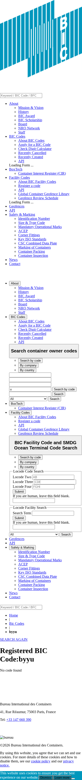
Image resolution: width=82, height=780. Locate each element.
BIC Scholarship (30, 120)
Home (13, 615)
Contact (14, 264)
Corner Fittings (29, 235)
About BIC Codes (31, 140)
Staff (21, 132)
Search (58, 394)
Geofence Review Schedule (38, 198)
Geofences (16, 206)
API (21, 161)
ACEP (23, 231)
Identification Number (34, 219)
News (13, 260)
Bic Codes (16, 623)
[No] (73, 778)
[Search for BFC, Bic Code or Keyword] (45, 95)
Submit (19, 491)
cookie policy (40, 761)
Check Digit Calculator (34, 149)
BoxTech (15, 169)
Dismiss (45, 777)
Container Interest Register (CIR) (42, 173)
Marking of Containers (34, 247)
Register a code (29, 186)
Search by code (64, 389)
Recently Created (30, 157)
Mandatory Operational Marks (40, 227)
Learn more (62, 777)
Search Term (22, 513)
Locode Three (23, 482)
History (23, 112)
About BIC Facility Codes (37, 182)
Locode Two (22, 477)
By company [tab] (28, 365)
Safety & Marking (22, 214)
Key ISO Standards (32, 239)
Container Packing (31, 251)
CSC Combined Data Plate (37, 243)
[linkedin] (4, 733)
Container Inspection (33, 255)
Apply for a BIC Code (34, 145)
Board (22, 124)
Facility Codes (19, 177)
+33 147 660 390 (18, 720)
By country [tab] (27, 370)
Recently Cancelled (32, 153)
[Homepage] (41, 76)
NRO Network (29, 128)
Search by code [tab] (30, 360)
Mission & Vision (31, 108)
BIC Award (26, 116)
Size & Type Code (31, 223)
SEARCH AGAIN (14, 639)
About (13, 103)
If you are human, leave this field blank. (41, 496)
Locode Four (22, 486)
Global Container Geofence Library (43, 194)
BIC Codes (17, 136)
